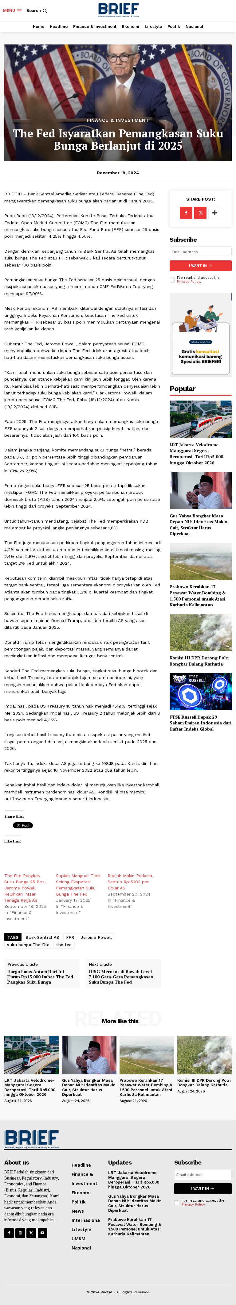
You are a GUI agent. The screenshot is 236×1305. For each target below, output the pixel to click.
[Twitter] (200, 213)
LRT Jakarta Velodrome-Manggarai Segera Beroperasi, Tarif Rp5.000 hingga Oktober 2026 (196, 454)
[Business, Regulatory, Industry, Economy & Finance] (30, 1139)
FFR (70, 937)
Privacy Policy (188, 282)
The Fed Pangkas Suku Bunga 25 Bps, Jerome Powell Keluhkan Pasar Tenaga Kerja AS (25, 888)
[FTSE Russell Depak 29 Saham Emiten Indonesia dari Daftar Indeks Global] (201, 691)
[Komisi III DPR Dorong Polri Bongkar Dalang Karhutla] (201, 632)
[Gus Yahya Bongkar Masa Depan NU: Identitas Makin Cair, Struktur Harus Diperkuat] (201, 490)
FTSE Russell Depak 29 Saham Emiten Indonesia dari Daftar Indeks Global (200, 723)
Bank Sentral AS (42, 937)
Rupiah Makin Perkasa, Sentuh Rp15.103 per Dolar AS (130, 881)
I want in (198, 266)
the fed (64, 944)
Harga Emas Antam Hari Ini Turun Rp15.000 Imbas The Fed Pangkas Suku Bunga (40, 977)
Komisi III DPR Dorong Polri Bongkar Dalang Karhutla (199, 661)
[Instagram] (20, 1233)
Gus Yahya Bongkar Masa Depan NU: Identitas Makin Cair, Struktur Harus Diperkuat (198, 525)
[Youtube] (42, 1233)
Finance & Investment (118, 120)
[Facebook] (186, 213)
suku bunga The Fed (28, 944)
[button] (37, 11)
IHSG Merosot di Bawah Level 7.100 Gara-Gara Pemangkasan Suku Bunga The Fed (121, 977)
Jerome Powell (96, 937)
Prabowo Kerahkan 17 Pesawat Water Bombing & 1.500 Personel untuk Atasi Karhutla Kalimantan (198, 596)
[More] (214, 213)
